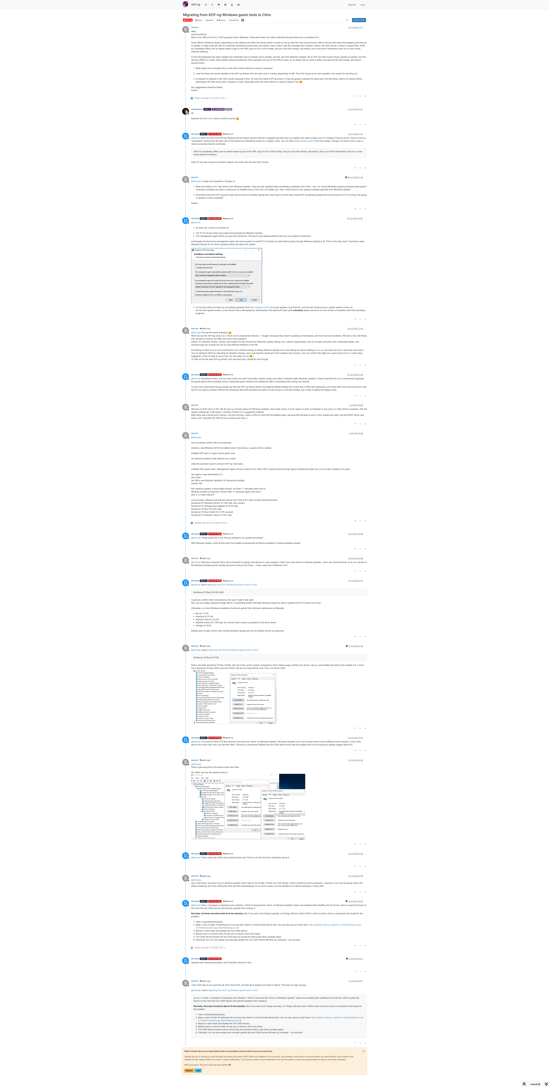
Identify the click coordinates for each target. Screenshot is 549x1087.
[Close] (363, 1051)
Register (189, 1070)
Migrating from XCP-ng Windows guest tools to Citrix (232, 584)
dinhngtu (195, 134)
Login (198, 1070)
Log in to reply (359, 20)
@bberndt (229, 134)
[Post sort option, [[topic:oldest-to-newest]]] (347, 20)
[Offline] (186, 111)
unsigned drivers (261, 307)
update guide (306, 141)
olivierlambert (197, 109)
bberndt (194, 27)
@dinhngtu (206, 328)
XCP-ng (195, 4)
